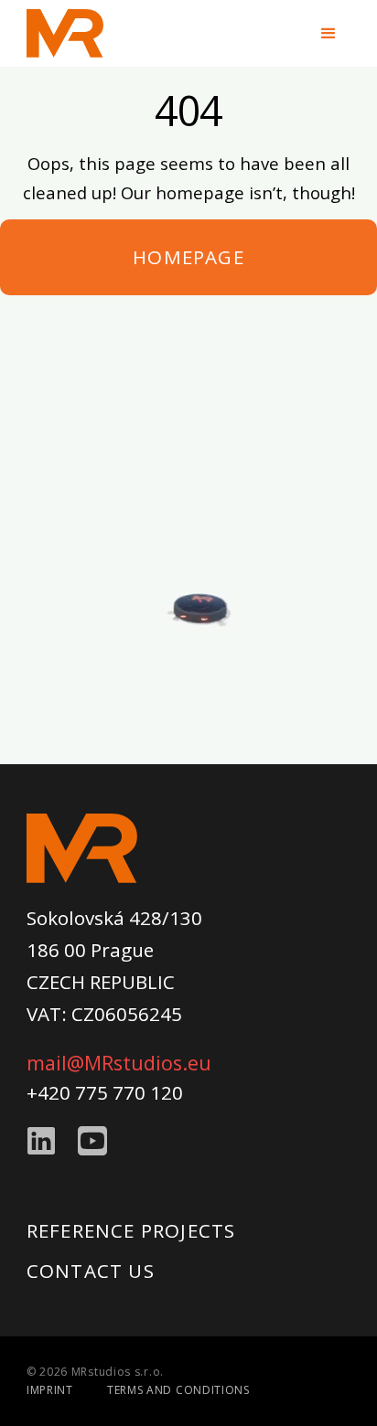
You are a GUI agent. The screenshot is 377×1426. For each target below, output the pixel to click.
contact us (91, 1270)
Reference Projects (131, 1230)
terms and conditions (178, 1390)
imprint (50, 1390)
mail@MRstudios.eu (119, 1062)
